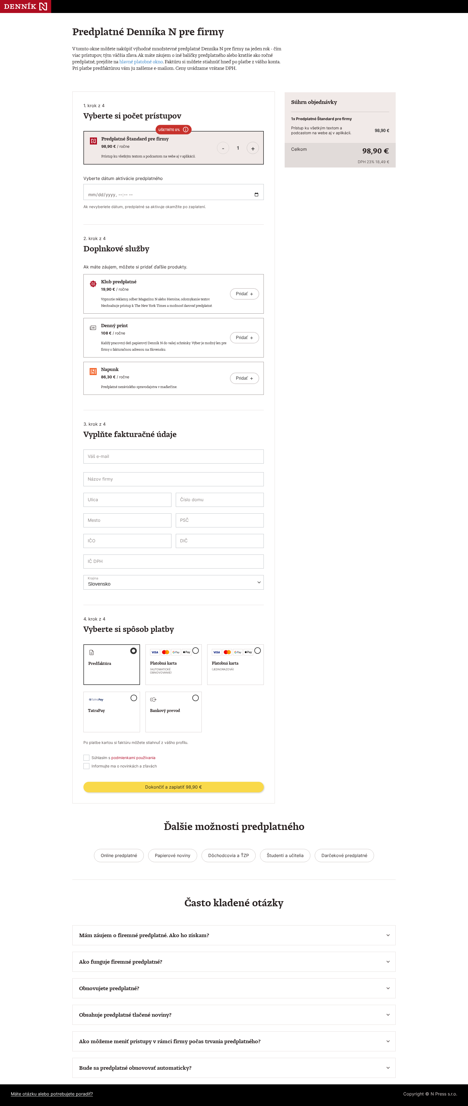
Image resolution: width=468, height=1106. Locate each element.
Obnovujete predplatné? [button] (109, 988)
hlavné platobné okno (141, 61)
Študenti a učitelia (285, 855)
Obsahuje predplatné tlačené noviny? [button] (125, 1015)
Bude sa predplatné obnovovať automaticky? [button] (135, 1068)
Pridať (244, 294)
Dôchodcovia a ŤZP (228, 855)
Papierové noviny (172, 855)
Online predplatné (119, 855)
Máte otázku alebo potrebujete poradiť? (52, 1094)
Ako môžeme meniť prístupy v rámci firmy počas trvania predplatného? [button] (170, 1041)
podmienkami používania (133, 757)
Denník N (25, 6)
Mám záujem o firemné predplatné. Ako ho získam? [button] (144, 935)
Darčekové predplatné (344, 855)
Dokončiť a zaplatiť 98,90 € (173, 787)
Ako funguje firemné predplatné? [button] (120, 962)
